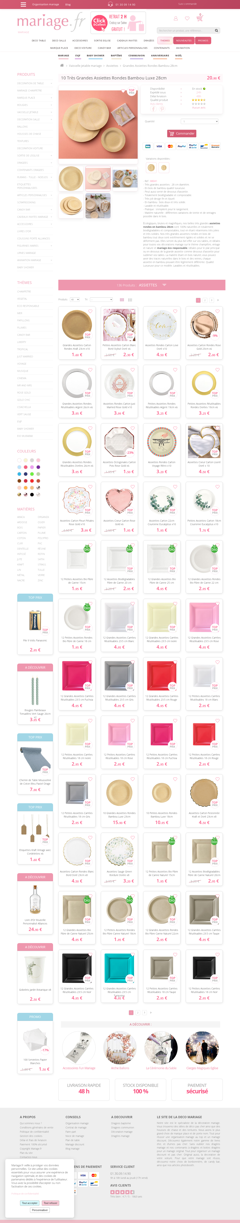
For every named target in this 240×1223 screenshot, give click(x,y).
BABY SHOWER (25, 267)
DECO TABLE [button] (39, 40)
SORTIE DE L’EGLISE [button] (28, 155)
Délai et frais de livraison (33, 1140)
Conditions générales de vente (36, 1127)
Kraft (20, 564)
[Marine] (25, 474)
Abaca (21, 517)
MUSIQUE (22, 371)
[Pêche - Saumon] (19, 488)
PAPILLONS (23, 320)
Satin (41, 559)
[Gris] (32, 460)
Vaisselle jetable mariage (85, 66)
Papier (42, 527)
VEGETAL (22, 298)
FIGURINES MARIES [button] (27, 245)
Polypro (43, 538)
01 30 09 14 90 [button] (125, 4)
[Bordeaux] (25, 481)
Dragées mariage (120, 1136)
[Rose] (38, 460)
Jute (19, 559)
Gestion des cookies (31, 1136)
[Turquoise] (19, 474)
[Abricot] (25, 488)
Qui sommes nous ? (31, 1123)
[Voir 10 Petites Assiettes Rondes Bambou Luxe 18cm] (163, 167)
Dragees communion (122, 1127)
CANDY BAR (23, 334)
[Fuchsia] (25, 467)
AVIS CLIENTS (120, 1185)
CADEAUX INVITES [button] (127, 40)
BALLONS (22, 126)
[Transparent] (38, 494)
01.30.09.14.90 (120, 1173)
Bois (20, 527)
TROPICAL (22, 349)
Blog (68, 4)
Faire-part (71, 1131)
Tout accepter (29, 1203)
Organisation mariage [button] (45, 4)
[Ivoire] (25, 460)
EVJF (19, 421)
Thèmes (24, 282)
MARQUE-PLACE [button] (26, 97)
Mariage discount (75, 1144)
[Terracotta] (38, 481)
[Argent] (38, 488)
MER (19, 313)
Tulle (41, 569)
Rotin (41, 554)
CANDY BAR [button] (104, 47)
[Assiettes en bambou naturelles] (98, 124)
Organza (43, 517)
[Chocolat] (19, 481)
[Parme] (32, 467)
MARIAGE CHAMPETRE (29, 90)
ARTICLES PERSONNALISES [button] (132, 47)
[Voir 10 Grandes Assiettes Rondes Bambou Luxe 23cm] (151, 167)
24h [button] (198, 92)
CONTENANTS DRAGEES (30, 170)
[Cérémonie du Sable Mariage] (161, 1047)
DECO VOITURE (83, 47)
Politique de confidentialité (34, 1131)
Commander (185, 133)
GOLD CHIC (23, 399)
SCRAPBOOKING (26, 202)
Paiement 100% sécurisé (33, 1144)
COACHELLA (24, 407)
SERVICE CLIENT (122, 1167)
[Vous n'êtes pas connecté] (176, 18)
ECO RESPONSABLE (28, 306)
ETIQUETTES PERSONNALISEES (27, 186)
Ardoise (22, 522)
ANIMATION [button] (183, 47)
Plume (42, 532)
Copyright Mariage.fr (31, 1148)
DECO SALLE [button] (59, 40)
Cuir (20, 543)
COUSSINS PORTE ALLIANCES (33, 238)
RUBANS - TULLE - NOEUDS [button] (32, 177)
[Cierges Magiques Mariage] (202, 1047)
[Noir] (32, 494)
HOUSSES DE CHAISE (29, 133)
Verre (41, 575)
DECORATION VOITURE (30, 148)
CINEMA (21, 378)
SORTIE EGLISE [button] (102, 40)
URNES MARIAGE (26, 253)
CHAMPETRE (24, 291)
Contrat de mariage (76, 1127)
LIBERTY (21, 342)
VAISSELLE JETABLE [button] (27, 112)
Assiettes (148, 285)
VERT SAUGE (24, 414)
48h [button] (198, 96)
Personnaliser (40, 1210)
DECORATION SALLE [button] (28, 119)
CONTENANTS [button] (162, 47)
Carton (22, 532)
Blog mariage (73, 1148)
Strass (42, 564)
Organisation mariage (77, 1123)
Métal (21, 575)
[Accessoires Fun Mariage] (79, 1047)
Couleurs (26, 451)
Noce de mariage (75, 1136)
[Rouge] (32, 481)
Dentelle (23, 548)
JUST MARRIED (25, 356)
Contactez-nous (28, 1157)
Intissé (21, 554)
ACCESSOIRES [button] (80, 40)
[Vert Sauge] (38, 474)
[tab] (35, 83)
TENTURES (23, 141)
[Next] (218, 300)
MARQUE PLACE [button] (59, 47)
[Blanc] (19, 460)
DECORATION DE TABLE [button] (30, 83)
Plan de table (73, 1140)
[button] (116, 55)
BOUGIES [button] (22, 105)
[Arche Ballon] (120, 1047)
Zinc (40, 580)
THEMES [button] (165, 40)
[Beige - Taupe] (32, 488)
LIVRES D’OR (24, 231)
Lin (19, 569)
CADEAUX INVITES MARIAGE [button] (32, 216)
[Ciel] (19, 467)
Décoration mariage (122, 1131)
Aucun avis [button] (198, 107)
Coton (21, 538)
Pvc (40, 543)
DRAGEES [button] (22, 162)
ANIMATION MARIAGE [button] (29, 260)
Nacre (21, 580)
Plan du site (26, 1152)
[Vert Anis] (32, 474)
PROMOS (203, 40)
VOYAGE (21, 363)
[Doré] (19, 494)
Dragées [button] (149, 40)
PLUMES (22, 327)
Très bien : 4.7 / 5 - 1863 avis (126, 1196)
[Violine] (38, 467)
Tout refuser (50, 1203)
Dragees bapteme (121, 1123)
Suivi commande (187, 3)
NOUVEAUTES (184, 40)
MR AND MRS (24, 385)
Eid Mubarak (25, 436)
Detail (14, 617)
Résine (42, 548)
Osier (41, 522)
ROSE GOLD (24, 392)
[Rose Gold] (25, 494)
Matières (26, 509)
